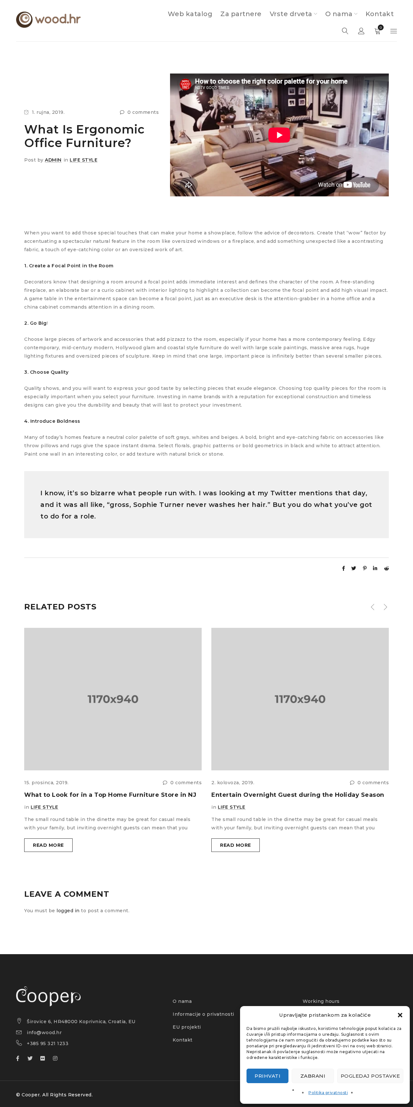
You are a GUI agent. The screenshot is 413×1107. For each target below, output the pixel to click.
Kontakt (183, 1040)
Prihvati (267, 1076)
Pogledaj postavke (370, 1076)
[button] (400, 1015)
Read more (48, 845)
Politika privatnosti (328, 1092)
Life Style (83, 160)
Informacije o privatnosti (203, 1014)
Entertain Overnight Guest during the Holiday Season (297, 794)
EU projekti (187, 1027)
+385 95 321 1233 (47, 1043)
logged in (68, 911)
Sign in (361, 31)
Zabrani (313, 1076)
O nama (182, 1001)
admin (53, 160)
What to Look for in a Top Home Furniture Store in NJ (110, 794)
